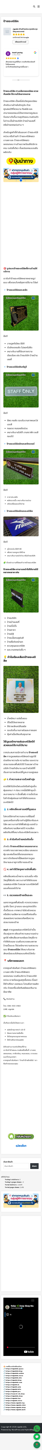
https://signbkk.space (14, 1369)
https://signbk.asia (13, 1387)
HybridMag (29, 1429)
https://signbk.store (14, 1400)
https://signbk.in (12, 1385)
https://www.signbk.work (15, 1410)
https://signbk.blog (13, 1380)
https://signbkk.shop (14, 1396)
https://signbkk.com (14, 1382)
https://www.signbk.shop (16, 1407)
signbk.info (21, 1426)
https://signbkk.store (14, 1375)
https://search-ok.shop (15, 1394)
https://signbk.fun (13, 1398)
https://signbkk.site (14, 1378)
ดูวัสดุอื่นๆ (21, 1145)
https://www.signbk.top (15, 1403)
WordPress (16, 1429)
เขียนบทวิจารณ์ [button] (20, 42)
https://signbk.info (13, 1389)
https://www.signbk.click (16, 1405)
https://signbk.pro (13, 1391)
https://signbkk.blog (14, 1371)
